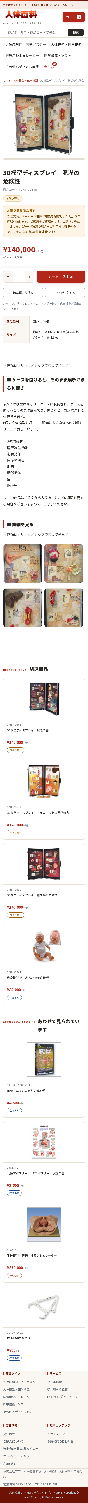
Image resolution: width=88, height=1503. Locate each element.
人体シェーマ (56, 1434)
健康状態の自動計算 (60, 1441)
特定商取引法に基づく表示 (20, 1449)
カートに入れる (61, 276)
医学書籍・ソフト (57, 55)
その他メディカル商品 (22, 66)
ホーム (7, 80)
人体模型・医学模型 (66, 44)
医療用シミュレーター (22, 55)
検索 (76, 32)
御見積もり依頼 (23, 293)
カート (73, 17)
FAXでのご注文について (62, 1397)
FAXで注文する (65, 293)
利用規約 (9, 1463)
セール (50, 65)
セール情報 (54, 1382)
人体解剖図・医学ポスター (25, 44)
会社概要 (9, 1434)
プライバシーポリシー (17, 1456)
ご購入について (13, 1441)
